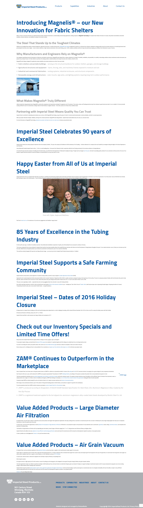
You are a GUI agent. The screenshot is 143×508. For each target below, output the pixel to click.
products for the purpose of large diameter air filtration (49, 424)
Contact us (36, 433)
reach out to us (24, 220)
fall (74, 371)
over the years (86, 151)
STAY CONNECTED (70, 487)
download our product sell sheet (42, 120)
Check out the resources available (55, 284)
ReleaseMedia (82, 506)
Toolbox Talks (83, 284)
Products (58, 6)
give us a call (66, 347)
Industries (91, 6)
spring (70, 371)
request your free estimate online (56, 347)
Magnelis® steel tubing (64, 46)
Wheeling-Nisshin (65, 374)
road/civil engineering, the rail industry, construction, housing (45, 376)
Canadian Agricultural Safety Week (66, 275)
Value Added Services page (51, 344)
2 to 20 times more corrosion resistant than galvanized (72, 378)
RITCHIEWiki (57, 454)
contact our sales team (54, 120)
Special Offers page (41, 342)
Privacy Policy (134, 506)
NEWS (58, 487)
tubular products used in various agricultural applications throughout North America (46, 468)
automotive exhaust (113, 424)
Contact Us (120, 6)
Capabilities (74, 6)
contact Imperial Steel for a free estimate (54, 385)
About (105, 6)
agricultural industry (42, 450)
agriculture (101, 424)
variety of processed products (67, 380)
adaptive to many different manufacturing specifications (43, 431)
